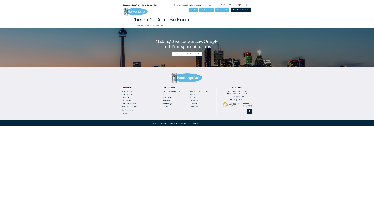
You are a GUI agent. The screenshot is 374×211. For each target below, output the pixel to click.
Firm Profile (206, 9)
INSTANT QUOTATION (241, 9)
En (241, 5)
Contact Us (222, 9)
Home (193, 9)
